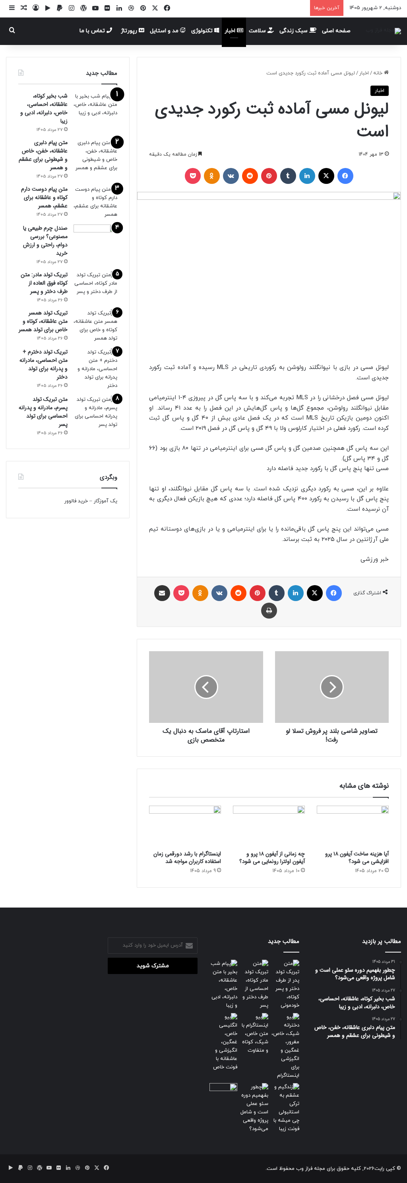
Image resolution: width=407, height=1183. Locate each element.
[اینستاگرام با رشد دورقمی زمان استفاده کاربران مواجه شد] (185, 826)
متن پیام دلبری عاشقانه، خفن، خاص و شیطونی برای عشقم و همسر (43, 155)
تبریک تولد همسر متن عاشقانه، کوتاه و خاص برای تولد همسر (43, 321)
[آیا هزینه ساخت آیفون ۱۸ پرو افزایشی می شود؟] (353, 826)
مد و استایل (165, 31)
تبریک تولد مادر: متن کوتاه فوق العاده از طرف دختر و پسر (44, 283)
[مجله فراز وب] (383, 31)
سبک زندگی (294, 31)
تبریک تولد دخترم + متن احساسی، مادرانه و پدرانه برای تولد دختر (43, 364)
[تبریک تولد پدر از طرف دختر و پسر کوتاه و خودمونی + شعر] (285, 985)
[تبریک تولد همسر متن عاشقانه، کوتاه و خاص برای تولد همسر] (95, 326)
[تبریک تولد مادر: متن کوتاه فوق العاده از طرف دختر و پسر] (95, 286)
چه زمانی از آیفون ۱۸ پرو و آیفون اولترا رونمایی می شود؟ (272, 857)
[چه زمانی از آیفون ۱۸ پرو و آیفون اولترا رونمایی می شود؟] (269, 826)
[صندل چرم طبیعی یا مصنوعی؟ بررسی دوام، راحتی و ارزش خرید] (95, 239)
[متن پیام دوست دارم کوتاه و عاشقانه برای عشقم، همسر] (95, 202)
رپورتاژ (130, 31)
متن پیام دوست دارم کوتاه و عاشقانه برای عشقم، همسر (44, 197)
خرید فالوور (76, 501)
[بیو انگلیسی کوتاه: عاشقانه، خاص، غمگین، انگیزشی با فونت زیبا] (223, 1042)
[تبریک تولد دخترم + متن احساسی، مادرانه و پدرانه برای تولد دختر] (95, 369)
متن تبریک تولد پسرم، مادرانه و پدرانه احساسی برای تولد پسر (43, 412)
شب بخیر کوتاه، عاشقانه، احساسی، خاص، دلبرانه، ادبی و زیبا (44, 108)
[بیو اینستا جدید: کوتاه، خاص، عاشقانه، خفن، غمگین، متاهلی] (254, 1034)
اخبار (231, 31)
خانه (378, 73)
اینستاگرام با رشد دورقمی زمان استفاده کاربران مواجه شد (187, 857)
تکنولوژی (202, 31)
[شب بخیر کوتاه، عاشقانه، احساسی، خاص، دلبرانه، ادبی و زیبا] (95, 107)
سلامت (258, 31)
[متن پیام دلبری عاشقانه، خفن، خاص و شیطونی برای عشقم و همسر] (95, 155)
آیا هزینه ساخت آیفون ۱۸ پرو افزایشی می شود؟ (357, 857)
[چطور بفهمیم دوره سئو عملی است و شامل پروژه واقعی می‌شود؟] (254, 1108)
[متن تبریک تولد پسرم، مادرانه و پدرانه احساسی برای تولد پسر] (95, 412)
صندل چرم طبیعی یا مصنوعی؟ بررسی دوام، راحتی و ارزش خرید (45, 241)
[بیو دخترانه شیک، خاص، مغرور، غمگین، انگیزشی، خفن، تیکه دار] (285, 1046)
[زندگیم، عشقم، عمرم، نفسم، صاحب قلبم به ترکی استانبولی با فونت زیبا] (285, 1108)
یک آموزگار (105, 501)
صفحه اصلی (336, 31)
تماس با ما (93, 31)
